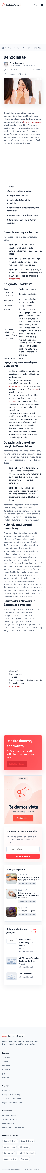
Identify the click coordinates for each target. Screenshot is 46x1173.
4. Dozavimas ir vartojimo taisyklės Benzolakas (23, 209)
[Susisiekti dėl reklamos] (23, 799)
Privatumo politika (9, 1115)
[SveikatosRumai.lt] (23, 1035)
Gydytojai (6, 1070)
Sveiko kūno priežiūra (29, 48)
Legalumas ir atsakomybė (12, 1102)
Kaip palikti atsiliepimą (11, 1094)
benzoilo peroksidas (32, 122)
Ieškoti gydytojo (16, 764)
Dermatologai (9, 1153)
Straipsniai (17, 48)
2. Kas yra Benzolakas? (17, 195)
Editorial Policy (8, 1123)
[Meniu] (41, 4)
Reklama (5, 1078)
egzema (12, 401)
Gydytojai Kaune (27, 1141)
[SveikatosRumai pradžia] (11, 4)
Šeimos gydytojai (10, 1159)
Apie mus (6, 1058)
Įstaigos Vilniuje (9, 1147)
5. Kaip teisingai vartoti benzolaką (22, 215)
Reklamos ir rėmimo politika (13, 1127)
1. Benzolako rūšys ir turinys (19, 191)
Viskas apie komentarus (11, 1098)
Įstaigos (5, 1074)
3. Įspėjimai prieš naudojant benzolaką (19, 201)
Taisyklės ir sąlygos (10, 1119)
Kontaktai (6, 1090)
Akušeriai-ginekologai (26, 1153)
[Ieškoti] (35, 4)
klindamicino (14, 279)
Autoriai (5, 1062)
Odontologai (24, 1147)
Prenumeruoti (23, 856)
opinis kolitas (15, 386)
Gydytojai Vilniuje (10, 1141)
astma (36, 389)
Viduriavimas (14, 686)
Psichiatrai (24, 1159)
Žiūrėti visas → (33, 931)
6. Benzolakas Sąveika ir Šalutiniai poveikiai (22, 221)
